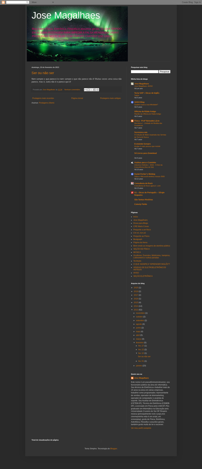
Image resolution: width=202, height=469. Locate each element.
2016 (136, 299)
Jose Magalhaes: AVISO (143, 86)
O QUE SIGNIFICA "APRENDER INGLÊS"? (151, 264)
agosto (139, 324)
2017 (136, 295)
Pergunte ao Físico (141, 236)
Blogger (113, 449)
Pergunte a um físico (142, 230)
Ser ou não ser (43, 73)
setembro (140, 320)
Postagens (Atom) (46, 103)
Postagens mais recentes (43, 98)
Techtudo (137, 261)
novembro (140, 313)
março (139, 339)
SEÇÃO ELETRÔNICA (143, 276)
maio (138, 331)
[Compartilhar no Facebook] (94, 89)
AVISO (136, 273)
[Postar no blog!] (88, 89)
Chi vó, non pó (139, 233)
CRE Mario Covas (141, 226)
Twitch (136, 95)
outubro (139, 317)
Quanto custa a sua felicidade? (146, 105)
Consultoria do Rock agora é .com (147, 186)
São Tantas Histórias (143, 200)
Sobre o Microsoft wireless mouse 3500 (149, 176)
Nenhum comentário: (72, 90)
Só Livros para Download (145, 153)
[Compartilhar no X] (91, 89)
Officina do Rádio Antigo (145, 111)
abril (138, 335)
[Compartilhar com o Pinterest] (97, 89)
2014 (136, 306)
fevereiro (140, 343)
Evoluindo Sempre (142, 144)
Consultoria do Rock (143, 183)
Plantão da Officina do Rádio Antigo (147, 114)
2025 (136, 288)
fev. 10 (141, 353)
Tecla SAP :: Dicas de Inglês (146, 93)
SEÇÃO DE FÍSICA (141, 249)
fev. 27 (141, 346)
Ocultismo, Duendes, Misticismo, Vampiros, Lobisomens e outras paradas (151, 256)
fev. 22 (141, 349)
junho (138, 328)
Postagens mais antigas (110, 98)
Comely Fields (140, 204)
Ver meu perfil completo (141, 428)
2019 (136, 291)
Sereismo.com (140, 132)
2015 (136, 302)
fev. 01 (141, 361)
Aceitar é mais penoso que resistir (147, 146)
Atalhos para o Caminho (145, 162)
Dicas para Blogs (140, 223)
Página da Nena (140, 242)
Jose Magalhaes (66, 15)
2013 (136, 310)
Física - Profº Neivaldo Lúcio (146, 121)
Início (135, 217)
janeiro (139, 366)
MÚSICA (137, 252)
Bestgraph (137, 239)
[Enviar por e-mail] (85, 89)
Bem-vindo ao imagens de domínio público (151, 246)
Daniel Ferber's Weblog (144, 174)
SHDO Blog (139, 102)
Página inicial (77, 98)
